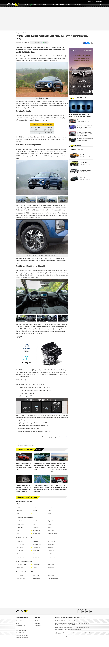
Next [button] (65, 177)
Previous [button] (18, 177)
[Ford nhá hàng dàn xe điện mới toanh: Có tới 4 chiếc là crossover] (81, 106)
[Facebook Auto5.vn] (78, 611)
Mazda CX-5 (36, 541)
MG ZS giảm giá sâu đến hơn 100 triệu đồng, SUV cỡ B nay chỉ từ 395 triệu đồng (59, 487)
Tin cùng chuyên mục (25, 450)
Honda (34, 504)
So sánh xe (69, 4)
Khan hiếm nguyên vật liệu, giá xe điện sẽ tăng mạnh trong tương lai (84, 127)
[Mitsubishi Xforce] (74, 171)
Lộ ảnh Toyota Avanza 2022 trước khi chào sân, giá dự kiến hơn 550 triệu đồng (84, 134)
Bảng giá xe (55, 4)
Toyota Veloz (51, 564)
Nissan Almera (20, 524)
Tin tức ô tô (37, 621)
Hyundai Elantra (36, 533)
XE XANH (34, 4)
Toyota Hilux (51, 575)
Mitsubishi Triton (21, 578)
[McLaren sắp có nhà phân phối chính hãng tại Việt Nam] (72, 121)
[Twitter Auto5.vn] (82, 611)
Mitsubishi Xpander (22, 564)
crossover (32, 445)
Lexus (49, 510)
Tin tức (26, 4)
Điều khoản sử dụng (20, 625)
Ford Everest (20, 547)
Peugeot (35, 510)
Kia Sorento (20, 554)
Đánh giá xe (46, 4)
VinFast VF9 (51, 550)
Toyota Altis (20, 527)
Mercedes (19, 510)
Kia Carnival (51, 567)
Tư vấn (62, 4)
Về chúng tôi (19, 621)
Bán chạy (80, 149)
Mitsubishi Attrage (52, 533)
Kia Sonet (35, 554)
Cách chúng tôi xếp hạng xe (22, 637)
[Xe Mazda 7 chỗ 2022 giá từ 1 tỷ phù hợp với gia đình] (72, 140)
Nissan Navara (36, 578)
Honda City (51, 530)
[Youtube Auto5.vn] (86, 611)
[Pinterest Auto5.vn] (90, 611)
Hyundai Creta (51, 547)
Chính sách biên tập (20, 632)
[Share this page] (92, 43)
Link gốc (65, 437)
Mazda (34, 507)
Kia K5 (18, 530)
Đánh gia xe (38, 625)
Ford (34, 513)
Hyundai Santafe (37, 544)
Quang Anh (27, 42)
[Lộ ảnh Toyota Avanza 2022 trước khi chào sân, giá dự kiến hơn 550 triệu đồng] (72, 134)
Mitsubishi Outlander (53, 557)
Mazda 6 (50, 524)
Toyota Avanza (36, 564)
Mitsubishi (19, 507)
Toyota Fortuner (36, 547)
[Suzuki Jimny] (74, 163)
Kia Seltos (50, 554)
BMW (49, 513)
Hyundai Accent (36, 530)
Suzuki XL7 (35, 567)
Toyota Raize (20, 550)
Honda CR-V (20, 541)
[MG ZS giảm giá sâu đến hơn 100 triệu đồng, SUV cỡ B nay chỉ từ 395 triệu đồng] (59, 479)
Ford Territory (20, 544)
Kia (18, 513)
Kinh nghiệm (77, 4)
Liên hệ (17, 623)
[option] (42, 177)
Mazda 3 (35, 521)
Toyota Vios (51, 521)
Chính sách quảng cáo (21, 630)
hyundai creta (26, 445)
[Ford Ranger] (74, 156)
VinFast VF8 (51, 544)
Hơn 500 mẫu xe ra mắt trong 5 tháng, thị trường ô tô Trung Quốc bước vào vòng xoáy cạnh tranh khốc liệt (59, 467)
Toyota (18, 504)
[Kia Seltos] (74, 179)
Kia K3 (18, 533)
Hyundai (50, 507)
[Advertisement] (54, 18)
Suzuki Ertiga (20, 567)
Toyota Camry (36, 527)
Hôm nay (38, 449)
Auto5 (41, 442)
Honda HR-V (36, 550)
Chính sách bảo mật (20, 628)
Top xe (40, 4)
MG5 (34, 524)
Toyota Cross (51, 541)
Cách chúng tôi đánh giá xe (22, 635)
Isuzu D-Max (36, 575)
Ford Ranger (20, 575)
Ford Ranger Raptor (53, 578)
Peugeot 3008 (36, 557)
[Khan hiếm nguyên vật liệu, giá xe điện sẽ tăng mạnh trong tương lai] (72, 127)
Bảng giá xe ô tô (39, 623)
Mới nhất (72, 149)
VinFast (50, 504)
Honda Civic (20, 521)
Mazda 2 (50, 527)
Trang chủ (18, 33)
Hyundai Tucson (21, 557)
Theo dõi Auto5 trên (35, 42)
